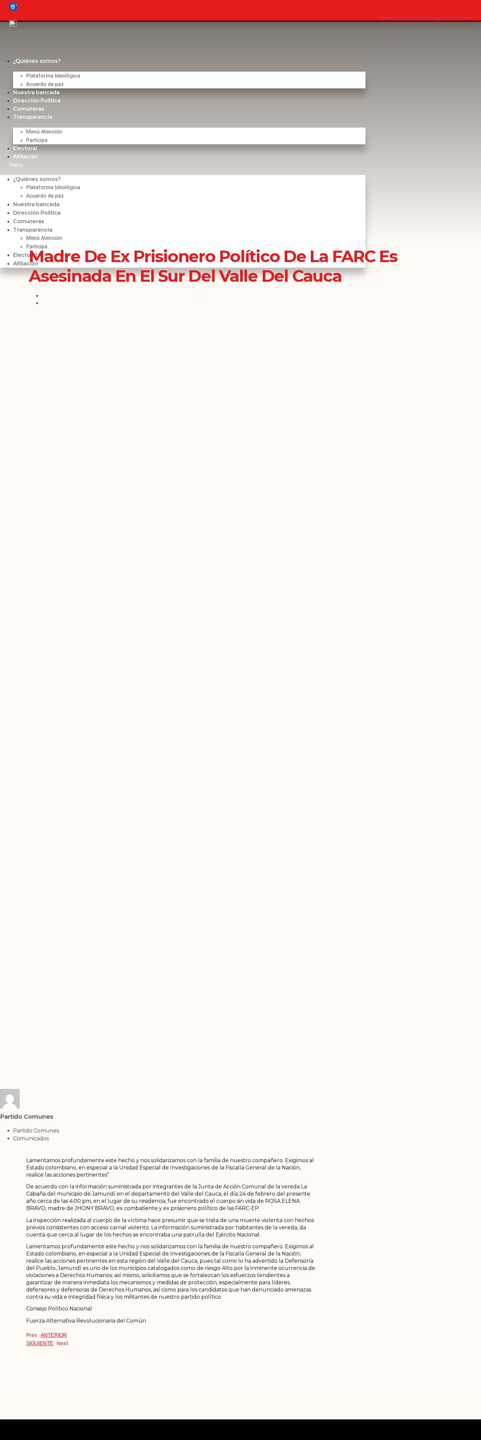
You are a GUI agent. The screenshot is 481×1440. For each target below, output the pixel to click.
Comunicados (60, 303)
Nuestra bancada (36, 92)
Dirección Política (37, 101)
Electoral (25, 148)
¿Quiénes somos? (37, 61)
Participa (36, 140)
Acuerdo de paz (45, 84)
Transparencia (32, 117)
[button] (182, 165)
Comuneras (28, 109)
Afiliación (25, 156)
